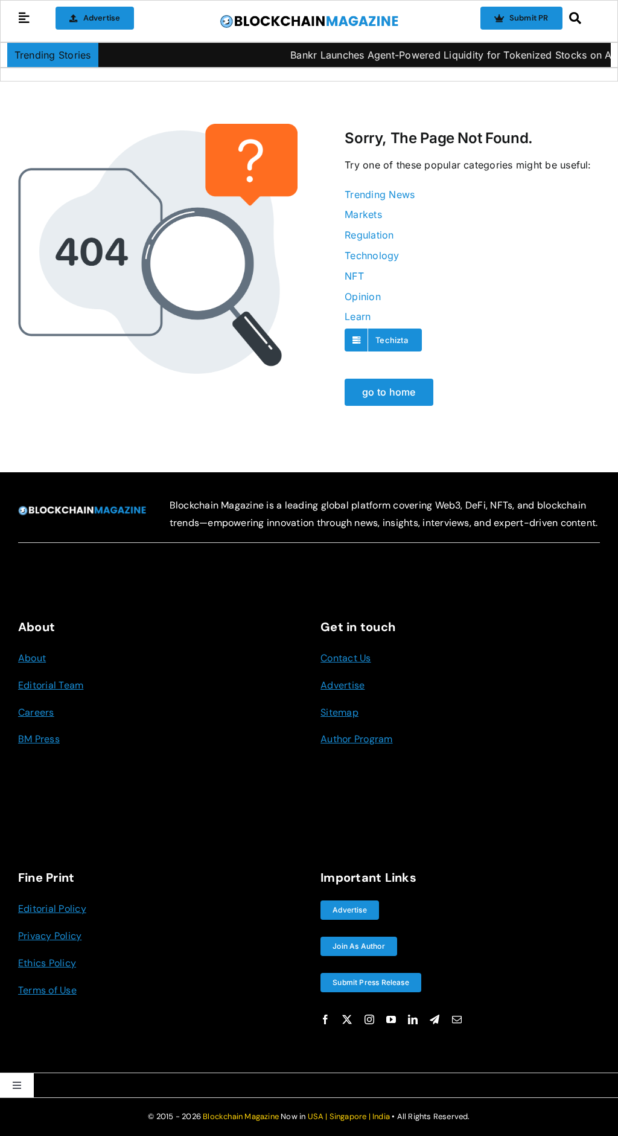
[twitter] (347, 1019)
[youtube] (391, 1019)
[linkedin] (413, 1019)
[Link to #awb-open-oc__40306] (24, 18)
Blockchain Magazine (241, 1116)
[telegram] (434, 1019)
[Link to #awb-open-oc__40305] (581, 18)
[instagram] (369, 1019)
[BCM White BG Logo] (309, 19)
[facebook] (325, 1019)
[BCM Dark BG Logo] (82, 510)
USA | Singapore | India (349, 1116)
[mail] (457, 1019)
